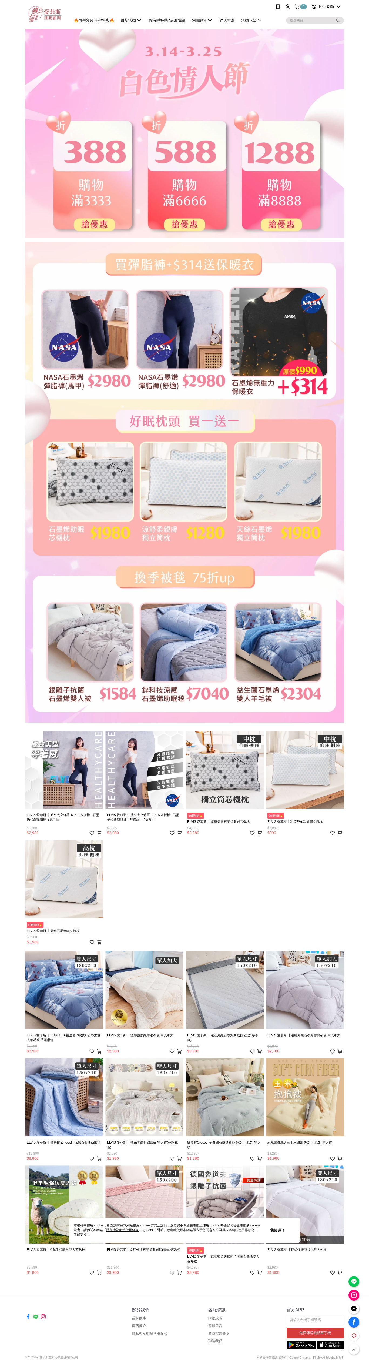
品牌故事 (139, 1318)
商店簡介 (139, 1326)
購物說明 (215, 1318)
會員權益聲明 (218, 1333)
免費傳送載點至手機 (315, 1333)
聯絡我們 (215, 1341)
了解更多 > (81, 1234)
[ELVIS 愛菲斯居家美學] (44, 14)
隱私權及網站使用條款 (149, 1333)
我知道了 (277, 1230)
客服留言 (215, 1326)
